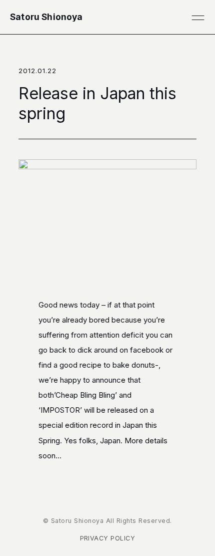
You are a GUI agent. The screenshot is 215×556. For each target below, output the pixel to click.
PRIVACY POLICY (108, 538)
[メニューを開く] (198, 17)
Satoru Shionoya (46, 17)
